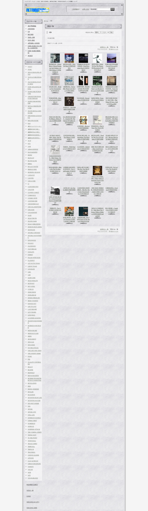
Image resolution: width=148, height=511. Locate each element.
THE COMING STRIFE (35, 432)
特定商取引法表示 (32, 484)
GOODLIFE (31, 269)
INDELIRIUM (32, 295)
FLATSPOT (31, 260)
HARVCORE (31, 278)
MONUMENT (32, 339)
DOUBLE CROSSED (34, 233)
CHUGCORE (31, 181)
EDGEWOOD (32, 240)
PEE (29, 359)
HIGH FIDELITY (33, 281)
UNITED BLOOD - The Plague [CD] (69, 151)
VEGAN (30, 469)
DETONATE (31, 230)
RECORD (30, 34)
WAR (29, 472)
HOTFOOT (31, 283)
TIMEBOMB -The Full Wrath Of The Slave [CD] (83, 233)
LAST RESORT (32, 309)
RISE (29, 386)
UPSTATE (31, 458)
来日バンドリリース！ (35, 126)
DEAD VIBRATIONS (34, 224)
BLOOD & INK (32, 161)
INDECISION (32, 292)
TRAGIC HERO (32, 444)
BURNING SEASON (34, 172)
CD (29, 31)
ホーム (46, 21)
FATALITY (31, 252)
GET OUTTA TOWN (34, 263)
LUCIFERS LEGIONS (34, 318)
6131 (29, 143)
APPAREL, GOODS (34, 43)
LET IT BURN (32, 312)
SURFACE (31, 426)
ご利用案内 (75, 9)
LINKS (29, 496)
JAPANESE (31, 29)
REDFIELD (31, 373)
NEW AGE (31, 342)
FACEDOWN (32, 246)
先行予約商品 (32, 26)
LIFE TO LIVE (32, 306)
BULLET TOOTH (33, 167)
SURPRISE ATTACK (34, 429)
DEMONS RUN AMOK (35, 227)
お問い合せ (85, 9)
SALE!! (30, 66)
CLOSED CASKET (33, 192)
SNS (29, 406)
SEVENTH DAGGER (34, 400)
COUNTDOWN (32, 212)
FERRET (30, 255)
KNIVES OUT (32, 304)
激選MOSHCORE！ (34, 129)
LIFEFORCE (31, 315)
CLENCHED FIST (33, 187)
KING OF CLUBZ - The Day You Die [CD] (83, 182)
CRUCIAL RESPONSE (34, 207)
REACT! (30, 367)
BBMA (30, 164)
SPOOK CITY (32, 412)
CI (28, 184)
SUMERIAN (31, 423)
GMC (29, 272)
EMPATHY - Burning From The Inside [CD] (83, 88)
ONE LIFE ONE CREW (34, 350)
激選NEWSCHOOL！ (34, 135)
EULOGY (31, 243)
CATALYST (31, 175)
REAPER (30, 370)
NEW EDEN (31, 345)
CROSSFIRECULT (33, 204)
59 (109, 49)
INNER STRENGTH (34, 298)
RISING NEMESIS (33, 389)
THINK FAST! (32, 435)
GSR (29, 275)
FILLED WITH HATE (34, 258)
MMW (30, 336)
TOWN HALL (32, 441)
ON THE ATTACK (33, 348)
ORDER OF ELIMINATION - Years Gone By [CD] (112, 89)
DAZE (29, 215)
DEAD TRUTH (32, 218)
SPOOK (30, 409)
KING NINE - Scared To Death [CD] (97, 109)
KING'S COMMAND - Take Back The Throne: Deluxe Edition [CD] (97, 225)
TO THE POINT (32, 438)
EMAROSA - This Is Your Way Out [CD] (97, 130)
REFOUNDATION (33, 376)
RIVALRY (31, 392)
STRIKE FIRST (32, 421)
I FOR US (31, 289)
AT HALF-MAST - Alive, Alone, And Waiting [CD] (55, 151)
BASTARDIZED (32, 152)
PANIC (30, 356)
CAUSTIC (31, 178)
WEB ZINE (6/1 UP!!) (33, 502)
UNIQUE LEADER (33, 455)
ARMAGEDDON (33, 149)
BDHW (30, 155)
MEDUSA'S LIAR (33, 333)
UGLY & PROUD (33, 461)
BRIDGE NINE (32, 169)
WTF (29, 475)
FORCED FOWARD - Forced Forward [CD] (111, 66)
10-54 (29, 141)
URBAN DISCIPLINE (34, 464)
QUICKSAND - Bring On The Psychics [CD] (55, 182)
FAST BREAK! (32, 249)
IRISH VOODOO (33, 301)
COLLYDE (31, 189)
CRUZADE (31, 210)
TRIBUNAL (31, 446)
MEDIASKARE (32, 330)
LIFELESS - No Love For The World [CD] (111, 192)
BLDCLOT (31, 158)
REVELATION (32, 383)
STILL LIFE (31, 415)
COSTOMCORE (32, 201)
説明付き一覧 (104, 47)
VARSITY (31, 467)
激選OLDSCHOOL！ (34, 138)
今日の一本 (30, 490)
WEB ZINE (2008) (32, 508)
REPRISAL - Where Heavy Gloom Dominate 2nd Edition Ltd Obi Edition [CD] (55, 68)
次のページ (114, 49)
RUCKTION (31, 395)
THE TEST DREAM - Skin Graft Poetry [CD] (97, 171)
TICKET (30, 56)
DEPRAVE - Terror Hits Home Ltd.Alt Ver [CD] (69, 89)
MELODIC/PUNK (33, 120)
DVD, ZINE (31, 40)
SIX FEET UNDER (33, 403)
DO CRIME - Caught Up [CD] (111, 233)
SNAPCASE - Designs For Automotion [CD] (55, 89)
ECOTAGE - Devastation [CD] (83, 109)
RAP (29, 123)
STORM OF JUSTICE (34, 418)
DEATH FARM (32, 221)
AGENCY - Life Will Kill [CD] (69, 109)
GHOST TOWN (32, 266)
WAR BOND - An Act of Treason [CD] (69, 233)
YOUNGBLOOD (33, 478)
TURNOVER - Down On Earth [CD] (55, 100)
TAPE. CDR (31, 37)
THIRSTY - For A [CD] (55, 224)
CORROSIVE (32, 195)
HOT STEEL (31, 286)
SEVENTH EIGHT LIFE (35, 398)
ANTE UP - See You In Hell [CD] (69, 212)
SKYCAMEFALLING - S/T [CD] (111, 171)
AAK (29, 146)
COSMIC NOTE (32, 198)
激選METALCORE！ (34, 132)
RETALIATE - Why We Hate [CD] (69, 66)
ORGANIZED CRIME (34, 353)
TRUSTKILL (31, 452)
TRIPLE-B (31, 449)
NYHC (30, 69)
